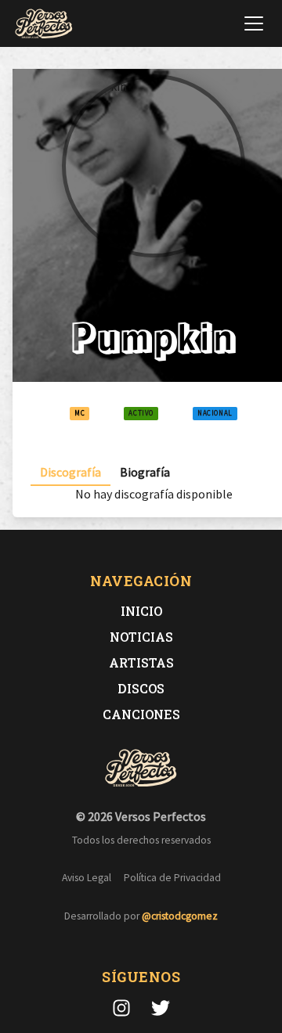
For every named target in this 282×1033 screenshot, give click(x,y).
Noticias (141, 636)
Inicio (141, 611)
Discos (141, 688)
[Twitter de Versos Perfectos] (160, 1008)
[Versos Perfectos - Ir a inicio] (44, 23)
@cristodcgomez (180, 916)
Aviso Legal (86, 877)
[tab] (70, 472)
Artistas (141, 662)
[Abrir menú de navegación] (253, 23)
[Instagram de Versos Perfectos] (121, 1008)
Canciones (141, 714)
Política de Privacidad (172, 877)
